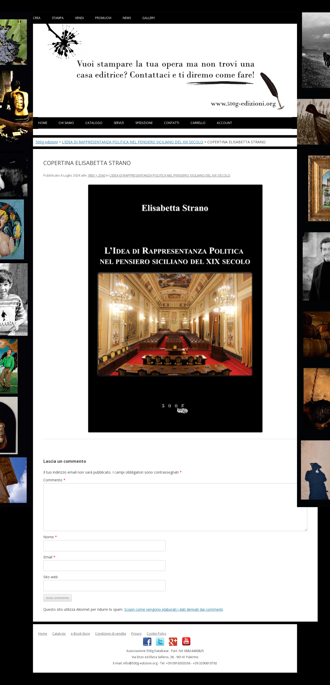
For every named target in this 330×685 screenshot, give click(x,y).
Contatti (171, 123)
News (127, 18)
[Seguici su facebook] (145, 644)
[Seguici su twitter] (158, 644)
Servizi (119, 123)
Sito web (50, 576)
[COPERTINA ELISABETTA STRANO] (175, 308)
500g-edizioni (47, 141)
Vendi (79, 18)
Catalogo (93, 123)
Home (42, 123)
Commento (54, 479)
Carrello (198, 123)
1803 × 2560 (96, 175)
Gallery (148, 18)
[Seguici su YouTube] (184, 644)
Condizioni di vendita (110, 633)
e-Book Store (80, 633)
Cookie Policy (156, 633)
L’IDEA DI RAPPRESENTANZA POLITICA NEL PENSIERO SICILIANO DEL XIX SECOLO (132, 141)
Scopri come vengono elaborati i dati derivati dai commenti (173, 609)
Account (224, 123)
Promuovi (103, 18)
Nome (50, 536)
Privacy (136, 633)
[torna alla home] (165, 108)
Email (49, 557)
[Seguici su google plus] (171, 644)
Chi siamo (66, 123)
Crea (36, 18)
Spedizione (144, 123)
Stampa (58, 18)
